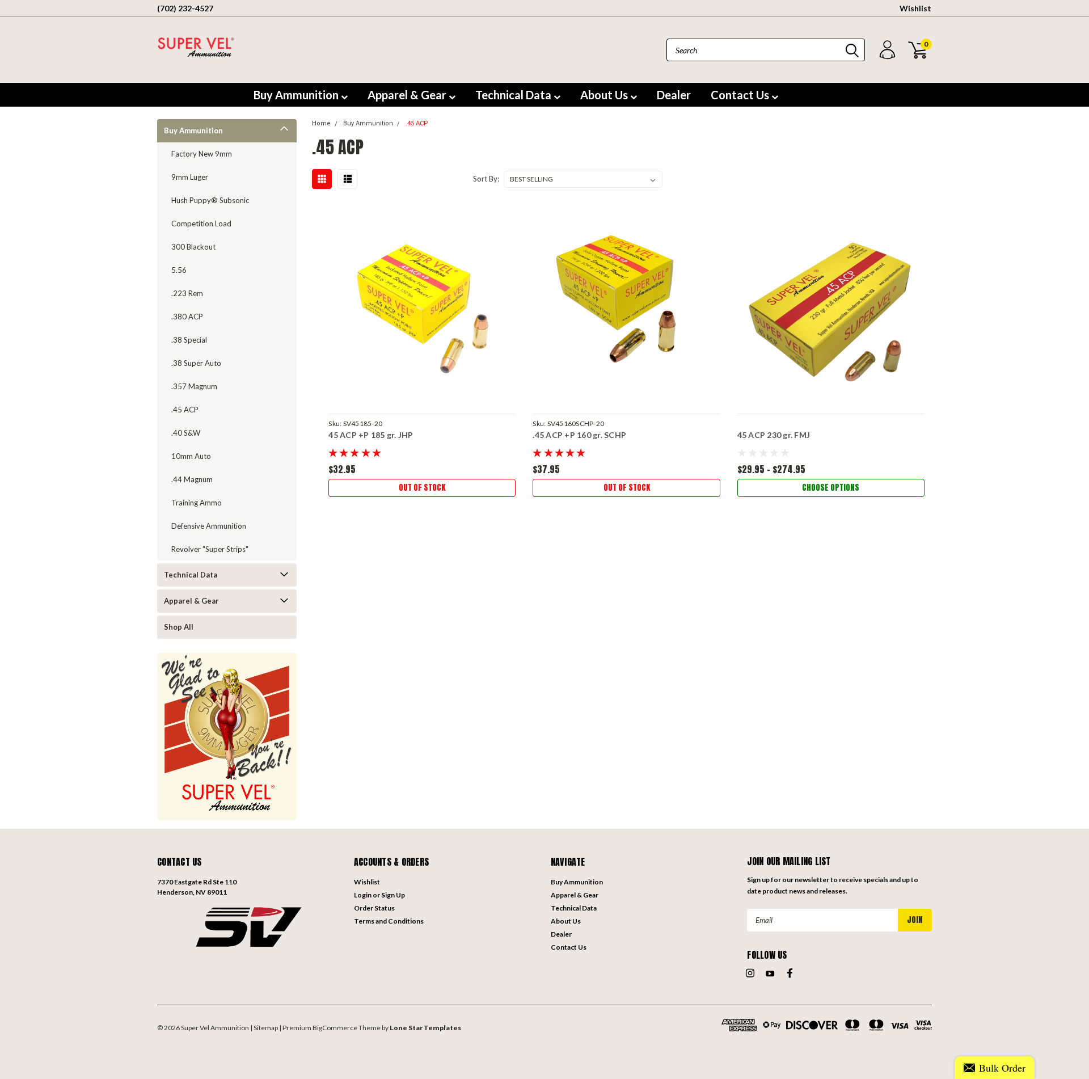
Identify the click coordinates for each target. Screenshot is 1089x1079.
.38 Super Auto (196, 363)
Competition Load (201, 223)
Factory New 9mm (201, 153)
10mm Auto (191, 456)
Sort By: (486, 178)
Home (321, 123)
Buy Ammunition (297, 95)
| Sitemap (264, 1027)
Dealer (674, 95)
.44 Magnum (192, 479)
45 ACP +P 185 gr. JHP (370, 435)
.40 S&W (185, 432)
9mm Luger (189, 177)
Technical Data (514, 95)
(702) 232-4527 (185, 8)
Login (363, 895)
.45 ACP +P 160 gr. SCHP (579, 435)
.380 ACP (187, 316)
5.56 (179, 270)
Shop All (178, 626)
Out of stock (422, 488)
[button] (249, 925)
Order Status (374, 908)
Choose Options (830, 488)
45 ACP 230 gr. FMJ (774, 435)
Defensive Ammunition (208, 525)
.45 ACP (185, 409)
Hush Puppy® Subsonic (210, 200)
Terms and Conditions (389, 921)
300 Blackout (193, 246)
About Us (605, 95)
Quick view (422, 305)
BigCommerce (335, 1027)
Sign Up (393, 895)
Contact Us (741, 95)
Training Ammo (196, 502)
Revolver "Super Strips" (209, 549)
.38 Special (189, 339)
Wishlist (915, 8)
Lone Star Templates (425, 1027)
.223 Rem (187, 293)
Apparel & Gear (408, 95)
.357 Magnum (194, 386)
